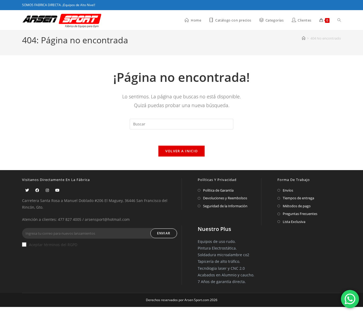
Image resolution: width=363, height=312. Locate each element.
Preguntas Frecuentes (300, 213)
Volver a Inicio (181, 151)
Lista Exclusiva (294, 221)
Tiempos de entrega (298, 198)
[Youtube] (57, 190)
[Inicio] (303, 38)
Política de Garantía (218, 190)
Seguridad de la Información (225, 206)
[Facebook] (37, 190)
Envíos (288, 190)
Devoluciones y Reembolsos (225, 198)
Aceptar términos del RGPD (53, 244)
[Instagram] (47, 190)
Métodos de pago (297, 206)
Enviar (163, 233)
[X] (27, 190)
